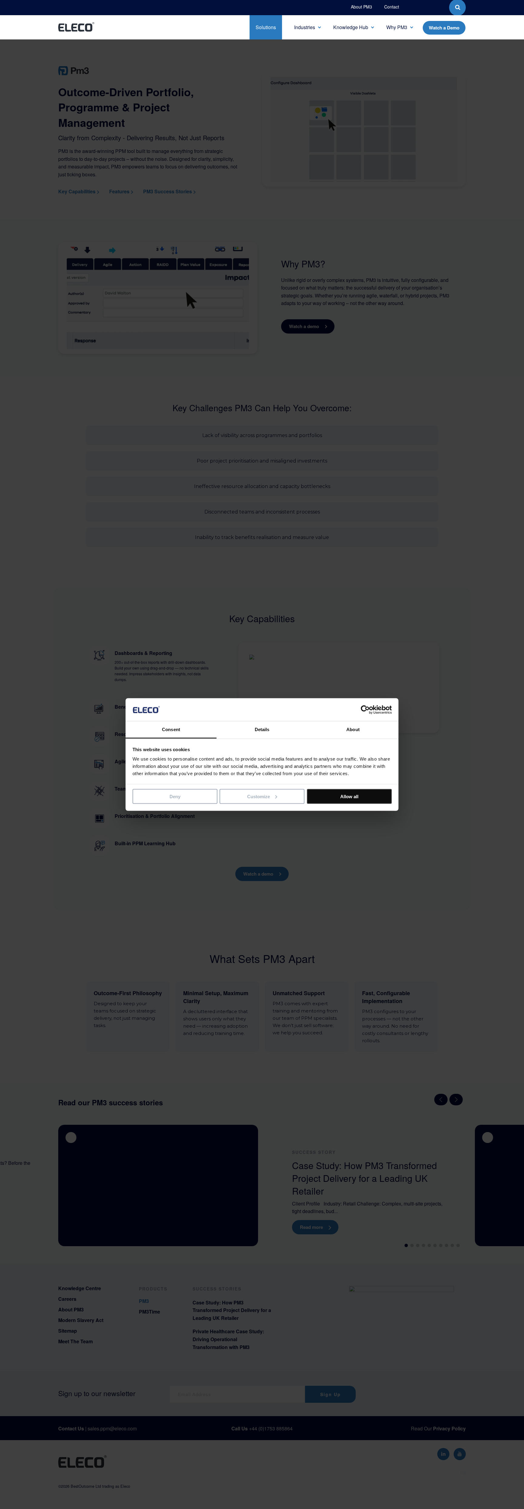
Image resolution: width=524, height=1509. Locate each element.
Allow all (349, 796)
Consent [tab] (171, 729)
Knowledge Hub (350, 27)
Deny (175, 796)
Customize (258, 796)
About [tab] (353, 729)
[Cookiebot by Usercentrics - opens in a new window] (365, 709)
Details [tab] (262, 729)
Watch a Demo (444, 27)
